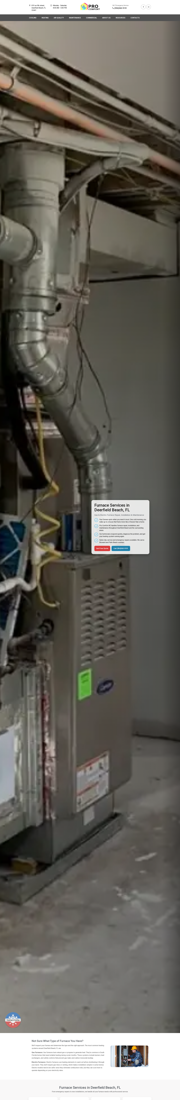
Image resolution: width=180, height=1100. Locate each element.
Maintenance (75, 18)
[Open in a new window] (143, 6)
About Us (106, 18)
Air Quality (59, 18)
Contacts (135, 18)
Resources (120, 18)
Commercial (91, 18)
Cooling (32, 18)
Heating (45, 18)
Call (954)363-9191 (121, 548)
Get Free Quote (102, 548)
